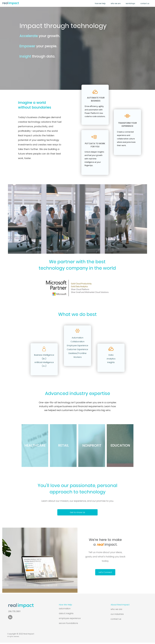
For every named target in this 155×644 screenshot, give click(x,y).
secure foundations (68, 623)
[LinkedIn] (10, 617)
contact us (116, 619)
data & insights (66, 613)
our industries (117, 614)
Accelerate (29, 35)
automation (64, 608)
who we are (116, 609)
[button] (101, 3)
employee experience (70, 618)
